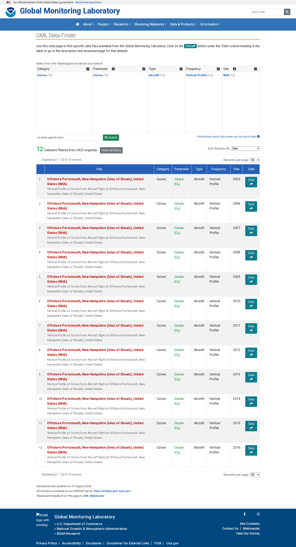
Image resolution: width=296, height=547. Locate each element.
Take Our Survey (248, 533)
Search (112, 137)
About (87, 24)
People (103, 24)
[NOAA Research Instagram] (253, 514)
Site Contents (250, 524)
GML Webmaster (93, 495)
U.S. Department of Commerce (79, 524)
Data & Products (182, 24)
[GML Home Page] (77, 24)
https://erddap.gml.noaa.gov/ (112, 491)
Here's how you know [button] (88, 2)
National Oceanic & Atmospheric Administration (92, 529)
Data (251, 179)
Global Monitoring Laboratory (70, 10)
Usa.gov (172, 543)
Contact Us (230, 528)
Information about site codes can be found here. (227, 136)
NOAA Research (68, 534)
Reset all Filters (111, 150)
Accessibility (71, 543)
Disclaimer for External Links (128, 543)
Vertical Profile (196, 75)
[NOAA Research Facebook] (239, 514)
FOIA (157, 543)
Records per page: (236, 160)
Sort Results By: (219, 148)
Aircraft (154, 75)
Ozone (41, 75)
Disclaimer (94, 543)
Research (121, 24)
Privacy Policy (46, 543)
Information (209, 24)
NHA (226, 75)
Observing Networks (149, 24)
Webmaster (251, 528)
